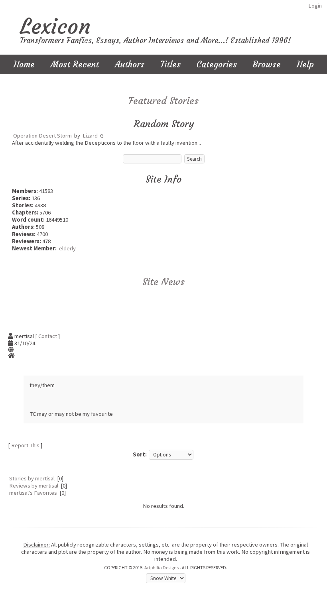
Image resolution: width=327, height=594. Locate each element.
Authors (129, 64)
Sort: (140, 454)
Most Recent (75, 64)
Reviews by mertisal (33, 485)
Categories (217, 64)
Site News (163, 282)
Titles (170, 64)
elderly (67, 248)
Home (24, 64)
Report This (25, 445)
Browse (267, 64)
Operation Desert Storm (42, 135)
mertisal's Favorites (33, 492)
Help (305, 64)
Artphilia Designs (161, 567)
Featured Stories (163, 101)
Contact (47, 336)
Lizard (90, 135)
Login (315, 5)
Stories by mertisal (32, 478)
